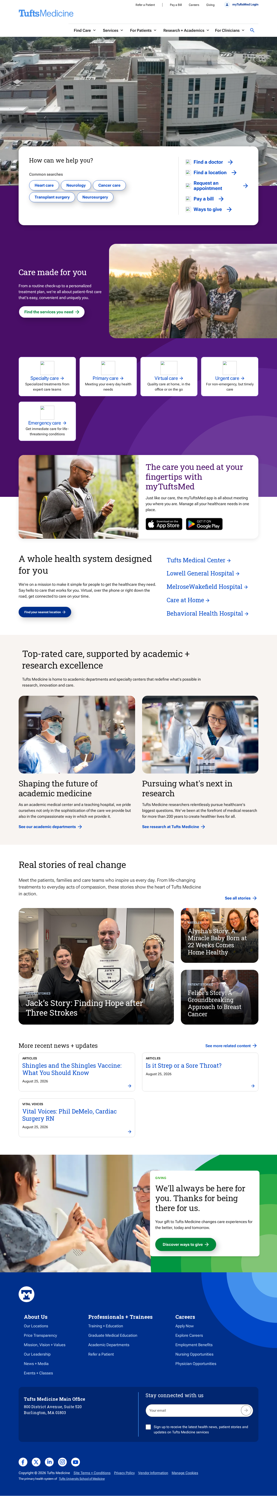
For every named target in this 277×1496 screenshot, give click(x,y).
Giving (210, 5)
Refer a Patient (145, 5)
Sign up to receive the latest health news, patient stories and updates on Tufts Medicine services (201, 1429)
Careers (194, 5)
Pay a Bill (176, 5)
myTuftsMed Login (245, 4)
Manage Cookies (185, 1473)
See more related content (228, 1045)
